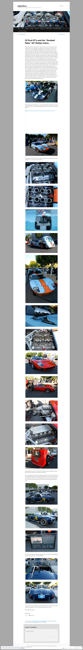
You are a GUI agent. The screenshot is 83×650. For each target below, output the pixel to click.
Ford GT (40, 621)
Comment (54, 639)
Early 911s (37, 28)
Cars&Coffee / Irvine (36, 621)
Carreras (32, 28)
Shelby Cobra (44, 621)
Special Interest (48, 28)
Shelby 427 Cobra (31, 622)
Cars (56, 621)
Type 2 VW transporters (57, 28)
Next (64, 34)
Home (19, 28)
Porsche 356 (42, 28)
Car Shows (27, 28)
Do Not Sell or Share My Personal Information (49, 646)
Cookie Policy (22, 648)
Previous (60, 34)
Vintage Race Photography (22, 30)
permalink (44, 622)
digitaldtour (22, 6)
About (22, 28)
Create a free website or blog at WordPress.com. (34, 646)
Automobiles (53, 621)
